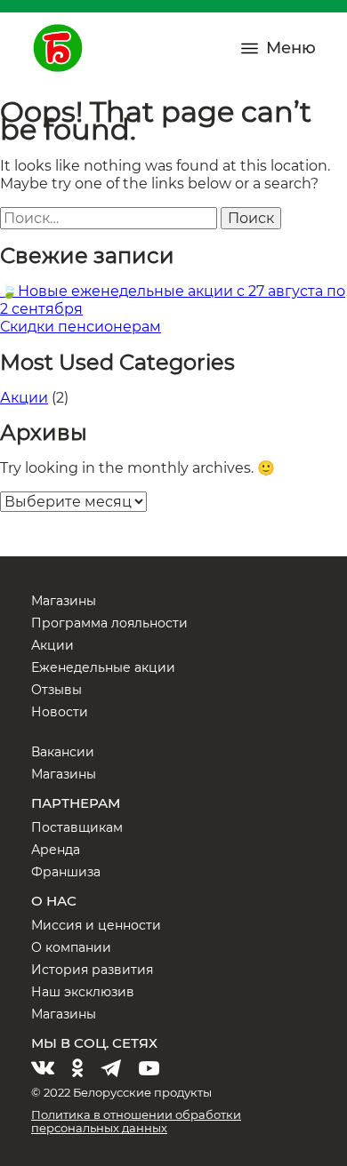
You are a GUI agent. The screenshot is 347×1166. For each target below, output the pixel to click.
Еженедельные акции (103, 667)
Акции (24, 397)
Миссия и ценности (96, 925)
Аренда (55, 850)
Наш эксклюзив (82, 992)
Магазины (63, 601)
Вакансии (62, 752)
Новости (59, 712)
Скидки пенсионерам (80, 326)
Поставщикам (77, 827)
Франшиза (66, 872)
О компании (71, 947)
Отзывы (56, 690)
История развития (92, 970)
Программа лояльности (109, 623)
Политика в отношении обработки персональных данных (136, 1121)
